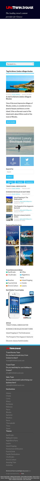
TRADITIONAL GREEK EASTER (16, 186)
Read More (11, 122)
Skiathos (9, 418)
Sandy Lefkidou (16, 94)
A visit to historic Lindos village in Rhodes (18, 98)
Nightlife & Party (12, 441)
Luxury (24, 286)
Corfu (8, 399)
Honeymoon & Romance (14, 449)
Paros (8, 410)
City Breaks (12, 275)
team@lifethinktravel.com (15, 361)
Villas (24, 272)
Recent (10, 182)
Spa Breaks (12, 272)
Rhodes (8, 412)
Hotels (24, 283)
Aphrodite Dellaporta (26, 201)
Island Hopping (27, 280)
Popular (19, 182)
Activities (9, 465)
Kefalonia (9, 404)
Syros (8, 420)
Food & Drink (12, 283)
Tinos (8, 426)
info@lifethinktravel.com (15, 373)
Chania (8, 396)
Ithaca (8, 401)
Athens (8, 393)
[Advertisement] (20, 40)
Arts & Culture (13, 91)
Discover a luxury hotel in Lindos (17, 341)
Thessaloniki (10, 423)
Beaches (11, 280)
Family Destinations (13, 454)
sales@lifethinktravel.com (15, 385)
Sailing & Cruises (12, 438)
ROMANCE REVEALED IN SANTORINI (18, 192)
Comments (29, 182)
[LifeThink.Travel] (20, 8)
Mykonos (9, 407)
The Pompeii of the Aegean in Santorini (19, 337)
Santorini (9, 415)
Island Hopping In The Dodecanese (21, 198)
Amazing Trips (11, 462)
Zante (8, 429)
